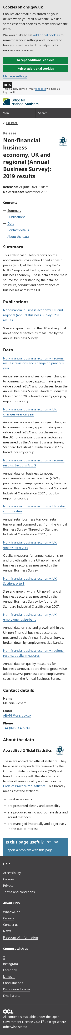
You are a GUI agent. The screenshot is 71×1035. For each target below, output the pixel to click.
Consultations (13, 983)
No (56, 842)
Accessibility (12, 873)
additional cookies (46, 35)
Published (12, 122)
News (7, 931)
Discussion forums (16, 989)
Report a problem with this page (29, 850)
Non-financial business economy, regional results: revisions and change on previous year (33, 363)
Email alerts (11, 996)
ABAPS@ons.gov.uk (17, 715)
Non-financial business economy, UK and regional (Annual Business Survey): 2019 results (33, 315)
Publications (16, 217)
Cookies (8, 879)
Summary (14, 210)
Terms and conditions (19, 892)
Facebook (10, 970)
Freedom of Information (20, 937)
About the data (18, 237)
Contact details (18, 230)
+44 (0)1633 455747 (16, 728)
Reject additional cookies (35, 69)
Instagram (10, 964)
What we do (11, 912)
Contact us (10, 924)
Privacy (8, 885)
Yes (48, 842)
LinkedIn (9, 976)
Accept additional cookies (35, 60)
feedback (40, 88)
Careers (8, 918)
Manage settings (15, 76)
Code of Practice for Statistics (24, 786)
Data (10, 223)
